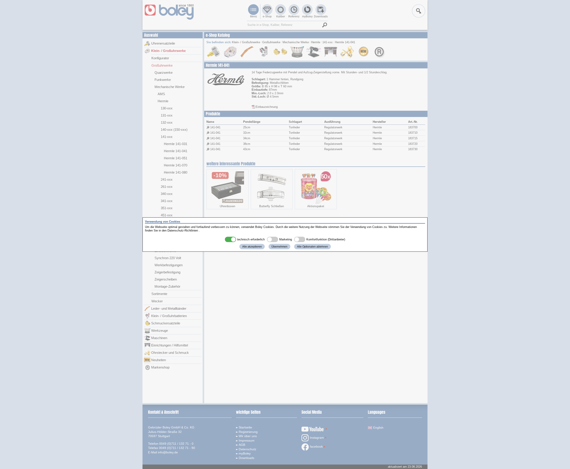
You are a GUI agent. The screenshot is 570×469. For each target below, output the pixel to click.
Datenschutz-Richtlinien (182, 230)
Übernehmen (279, 246)
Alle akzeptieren (252, 246)
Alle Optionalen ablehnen (312, 246)
